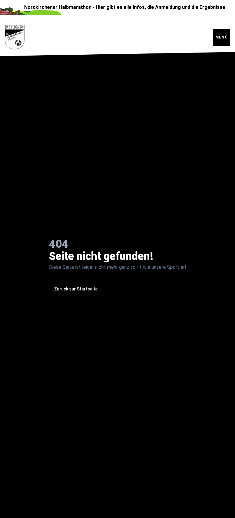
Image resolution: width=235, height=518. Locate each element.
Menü (221, 37)
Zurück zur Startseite (76, 288)
